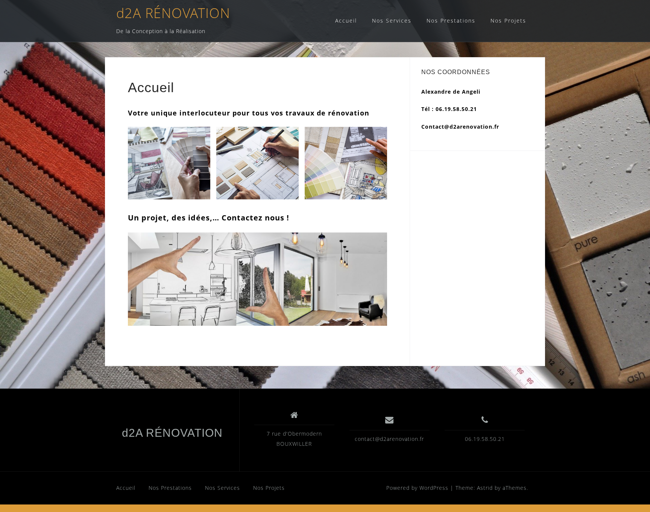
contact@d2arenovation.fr (389, 438)
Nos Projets (508, 20)
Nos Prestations (451, 20)
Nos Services (392, 20)
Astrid (485, 487)
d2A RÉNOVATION (173, 13)
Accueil (346, 20)
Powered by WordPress (417, 487)
